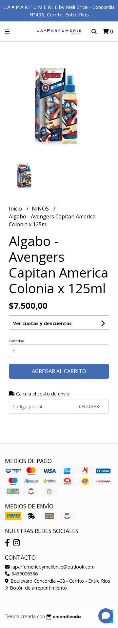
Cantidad (16, 340)
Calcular (89, 406)
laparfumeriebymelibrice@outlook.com (52, 567)
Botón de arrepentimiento (38, 588)
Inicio (16, 208)
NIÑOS (41, 208)
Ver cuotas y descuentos (42, 323)
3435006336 (24, 574)
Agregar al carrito (59, 371)
